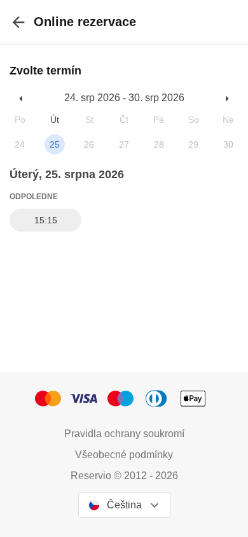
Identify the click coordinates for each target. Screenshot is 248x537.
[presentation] (18, 22)
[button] (22, 98)
